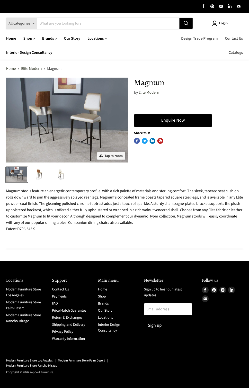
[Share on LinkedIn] (152, 141)
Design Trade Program (199, 38)
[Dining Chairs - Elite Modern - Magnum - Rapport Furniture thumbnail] (17, 174)
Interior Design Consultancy (29, 52)
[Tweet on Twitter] (145, 141)
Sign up (155, 325)
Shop (28, 38)
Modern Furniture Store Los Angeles (29, 360)
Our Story (72, 38)
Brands (48, 38)
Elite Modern (31, 68)
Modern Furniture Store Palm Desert (81, 360)
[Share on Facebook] (137, 141)
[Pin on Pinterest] (160, 141)
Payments (59, 296)
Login (223, 23)
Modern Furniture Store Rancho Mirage (31, 365)
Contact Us (234, 38)
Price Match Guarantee (69, 310)
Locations (96, 38)
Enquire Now (173, 120)
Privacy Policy (62, 331)
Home (11, 38)
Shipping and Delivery (68, 324)
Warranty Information (68, 338)
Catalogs (236, 52)
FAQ (55, 303)
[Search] (186, 23)
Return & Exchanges (67, 317)
